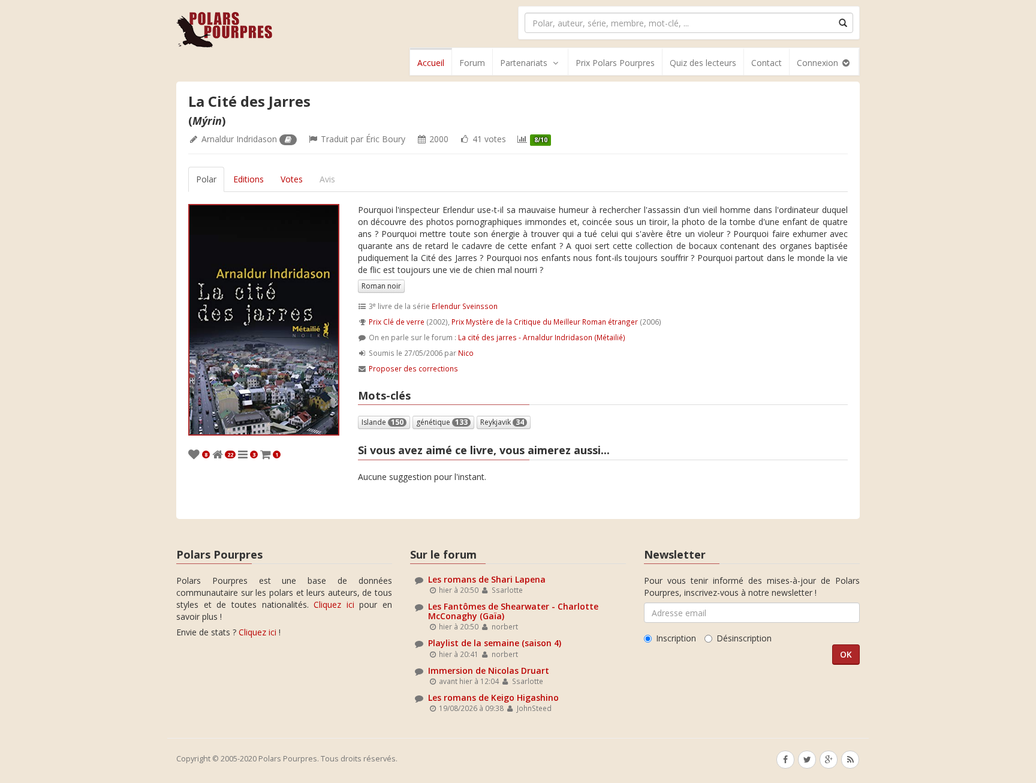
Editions (248, 179)
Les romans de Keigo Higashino (493, 697)
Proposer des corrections (413, 368)
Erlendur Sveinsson (465, 306)
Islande (382, 422)
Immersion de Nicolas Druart (488, 670)
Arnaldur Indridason (239, 139)
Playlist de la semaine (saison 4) (494, 643)
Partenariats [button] (523, 62)
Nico (466, 353)
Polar (206, 179)
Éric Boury (385, 139)
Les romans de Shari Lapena (487, 579)
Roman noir (381, 286)
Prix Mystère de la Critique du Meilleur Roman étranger (544, 321)
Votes (292, 179)
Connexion (819, 62)
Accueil (430, 62)
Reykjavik (502, 422)
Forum (472, 62)
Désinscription (744, 638)
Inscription (676, 638)
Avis (327, 179)
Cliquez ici (334, 604)
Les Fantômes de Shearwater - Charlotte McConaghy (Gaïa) (513, 611)
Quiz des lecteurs (703, 62)
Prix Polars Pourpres (615, 62)
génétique (442, 422)
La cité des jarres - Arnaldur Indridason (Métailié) (541, 337)
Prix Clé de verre (396, 321)
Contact (766, 62)
